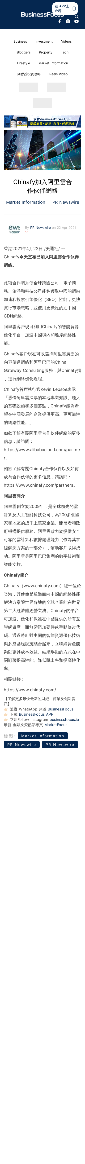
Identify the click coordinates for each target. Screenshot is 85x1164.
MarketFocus (55, 724)
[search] (77, 17)
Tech (64, 52)
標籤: (10, 735)
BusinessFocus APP (36, 714)
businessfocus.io (64, 719)
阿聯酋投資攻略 (29, 74)
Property (45, 52)
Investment (44, 41)
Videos (66, 41)
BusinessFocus (60, 709)
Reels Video (58, 74)
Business (20, 41)
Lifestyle (23, 63)
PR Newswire (65, 202)
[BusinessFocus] (42, 14)
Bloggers (23, 52)
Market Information (53, 63)
